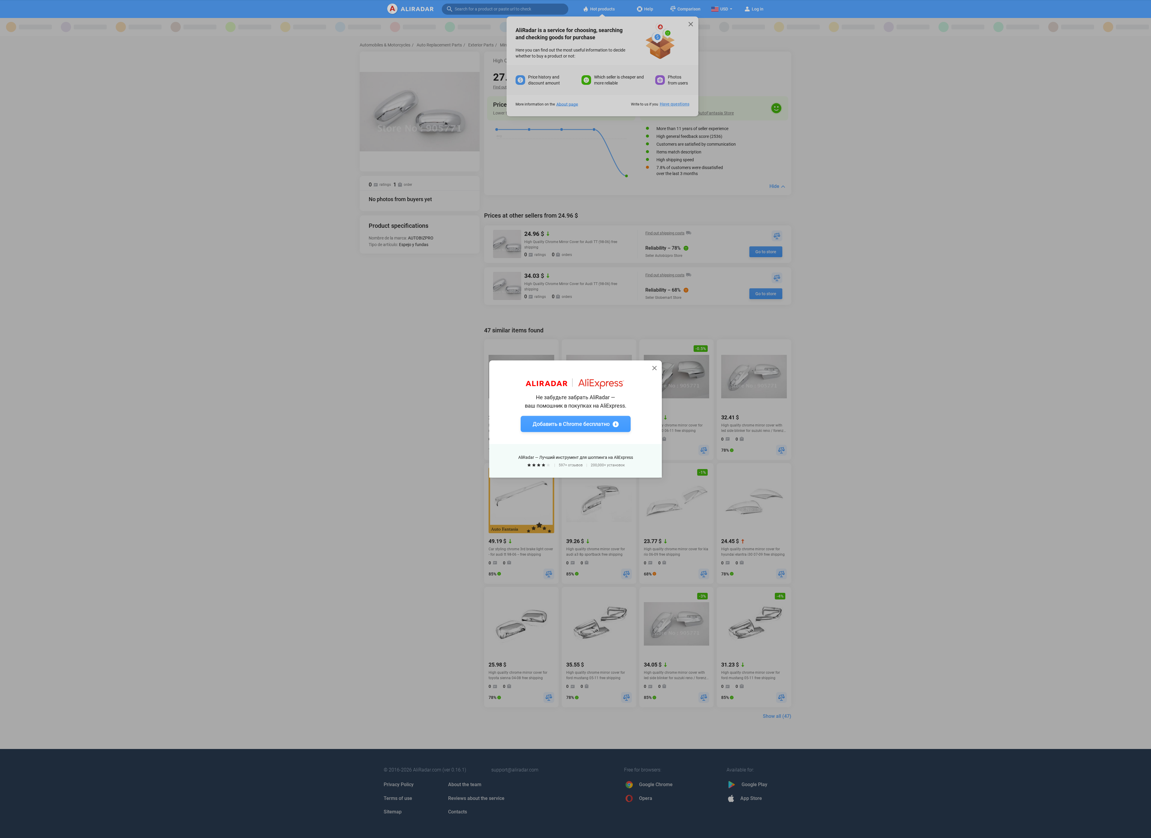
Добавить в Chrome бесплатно (571, 424)
